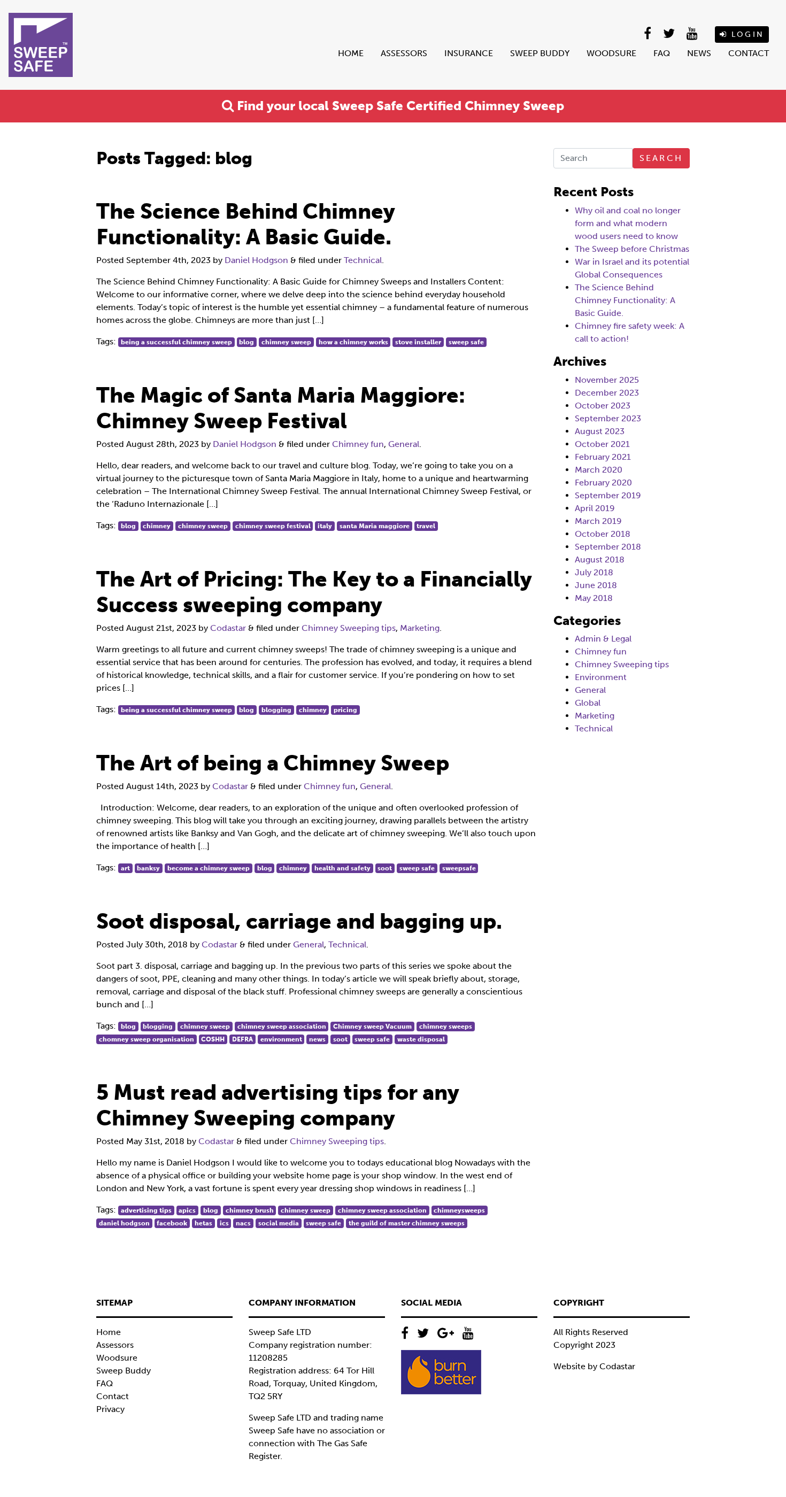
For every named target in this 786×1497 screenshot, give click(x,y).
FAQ (661, 53)
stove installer (418, 342)
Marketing (420, 628)
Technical (363, 260)
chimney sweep (286, 342)
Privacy (110, 1409)
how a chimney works (353, 342)
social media (278, 1223)
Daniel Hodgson (256, 260)
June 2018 (596, 585)
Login (746, 34)
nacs (243, 1223)
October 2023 (602, 405)
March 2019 (598, 521)
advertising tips (146, 1210)
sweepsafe (459, 868)
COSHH (213, 1039)
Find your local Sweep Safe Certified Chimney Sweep (399, 105)
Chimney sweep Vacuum (372, 1026)
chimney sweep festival (273, 526)
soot (384, 868)
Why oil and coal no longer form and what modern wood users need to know (628, 223)
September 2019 (608, 495)
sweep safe (466, 342)
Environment (601, 677)
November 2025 (607, 380)
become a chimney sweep (208, 868)
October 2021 (602, 444)
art (125, 868)
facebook (172, 1223)
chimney (157, 526)
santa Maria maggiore (375, 526)
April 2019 (595, 508)
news (317, 1039)
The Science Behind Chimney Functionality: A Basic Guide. (625, 300)
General (403, 444)
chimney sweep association (281, 1026)
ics (224, 1223)
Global (587, 703)
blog (246, 342)
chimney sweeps (445, 1026)
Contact (748, 53)
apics (187, 1210)
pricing (345, 710)
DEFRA (242, 1039)
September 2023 (608, 418)
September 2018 (608, 547)
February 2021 (603, 457)
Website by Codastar (594, 1366)
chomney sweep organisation (146, 1039)
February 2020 (603, 482)
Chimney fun (358, 444)
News (699, 53)
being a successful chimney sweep (176, 342)
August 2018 (600, 559)
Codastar (228, 628)
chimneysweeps (459, 1210)
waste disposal (421, 1039)
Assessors (404, 53)
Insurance (468, 53)
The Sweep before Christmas (632, 249)
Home (351, 53)
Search (661, 158)
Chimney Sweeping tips (349, 628)
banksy (148, 868)
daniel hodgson (124, 1223)
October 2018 (602, 534)
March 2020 (598, 470)
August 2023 (600, 431)
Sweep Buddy (539, 53)
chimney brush (250, 1210)
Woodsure (611, 53)
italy (325, 526)
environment (281, 1039)
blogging (276, 710)
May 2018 (594, 598)
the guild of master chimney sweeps (407, 1223)
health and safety (342, 868)
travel (426, 526)
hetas (203, 1223)
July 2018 (594, 572)
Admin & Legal (603, 639)
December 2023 (607, 393)
